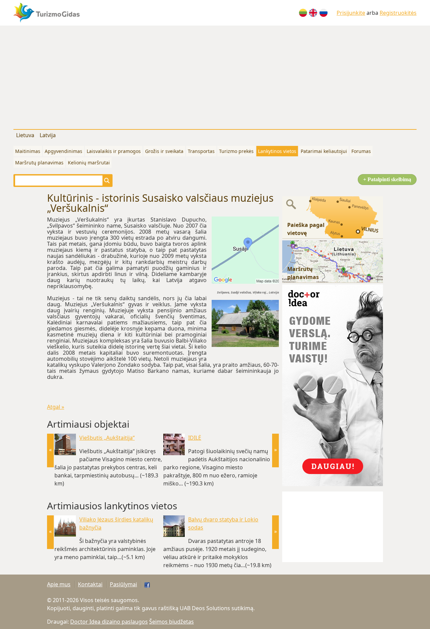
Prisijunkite (351, 12)
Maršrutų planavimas (39, 162)
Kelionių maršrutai (89, 162)
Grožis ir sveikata (164, 151)
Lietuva (25, 135)
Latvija (48, 135)
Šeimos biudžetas (171, 621)
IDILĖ (194, 437)
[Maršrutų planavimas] (332, 261)
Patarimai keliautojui (324, 151)
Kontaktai (90, 584)
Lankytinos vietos (277, 151)
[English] (313, 13)
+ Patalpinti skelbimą (387, 179)
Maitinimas (27, 151)
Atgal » (55, 406)
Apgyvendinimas (63, 151)
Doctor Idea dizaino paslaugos (109, 621)
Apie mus (59, 584)
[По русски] (323, 13)
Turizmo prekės (236, 151)
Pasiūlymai (123, 584)
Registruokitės (398, 12)
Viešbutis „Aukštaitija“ (107, 437)
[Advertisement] (215, 76)
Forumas (361, 151)
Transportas (201, 151)
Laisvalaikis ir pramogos (114, 151)
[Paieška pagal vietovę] (332, 217)
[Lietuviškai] (303, 13)
